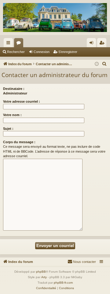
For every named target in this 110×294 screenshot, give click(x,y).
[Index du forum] (55, 17)
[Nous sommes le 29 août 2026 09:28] (97, 64)
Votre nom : (12, 115)
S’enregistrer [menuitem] (103, 44)
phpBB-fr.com (63, 282)
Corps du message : (19, 142)
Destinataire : (13, 88)
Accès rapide (9, 44)
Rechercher (16, 52)
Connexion (42, 52)
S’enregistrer (67, 52)
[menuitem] (104, 64)
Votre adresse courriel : (21, 101)
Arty (44, 277)
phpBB (41, 271)
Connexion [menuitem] (92, 44)
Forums (19, 44)
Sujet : (8, 128)
